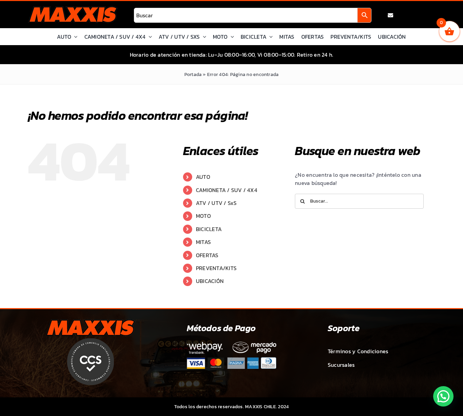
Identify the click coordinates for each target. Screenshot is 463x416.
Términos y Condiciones (358, 351)
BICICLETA (209, 229)
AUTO (203, 177)
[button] (443, 396)
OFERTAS (207, 255)
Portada (193, 74)
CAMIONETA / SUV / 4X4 (226, 190)
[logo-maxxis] (73, 9)
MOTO (203, 216)
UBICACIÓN (210, 281)
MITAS (203, 242)
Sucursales (341, 365)
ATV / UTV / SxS (216, 203)
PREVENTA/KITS (216, 268)
